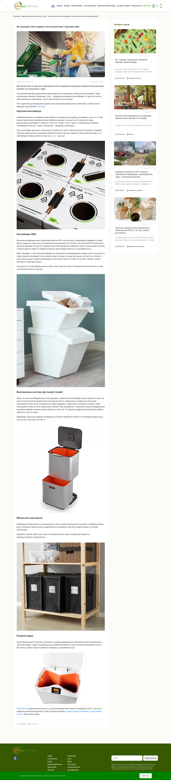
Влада (67, 6)
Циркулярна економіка (136, 246)
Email (115, 758)
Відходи (23, 724)
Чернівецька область (135, 190)
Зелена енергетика (106, 6)
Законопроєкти (73, 767)
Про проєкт (71, 764)
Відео (69, 762)
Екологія (131, 134)
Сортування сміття (134, 78)
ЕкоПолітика (22, 708)
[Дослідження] (153, 5)
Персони (147, 6)
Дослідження (72, 770)
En (161, 7)
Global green (123, 6)
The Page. (41, 106)
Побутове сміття (32, 724)
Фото (69, 759)
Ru (161, 4)
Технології (136, 6)
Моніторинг (77, 6)
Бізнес (60, 6)
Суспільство (90, 6)
